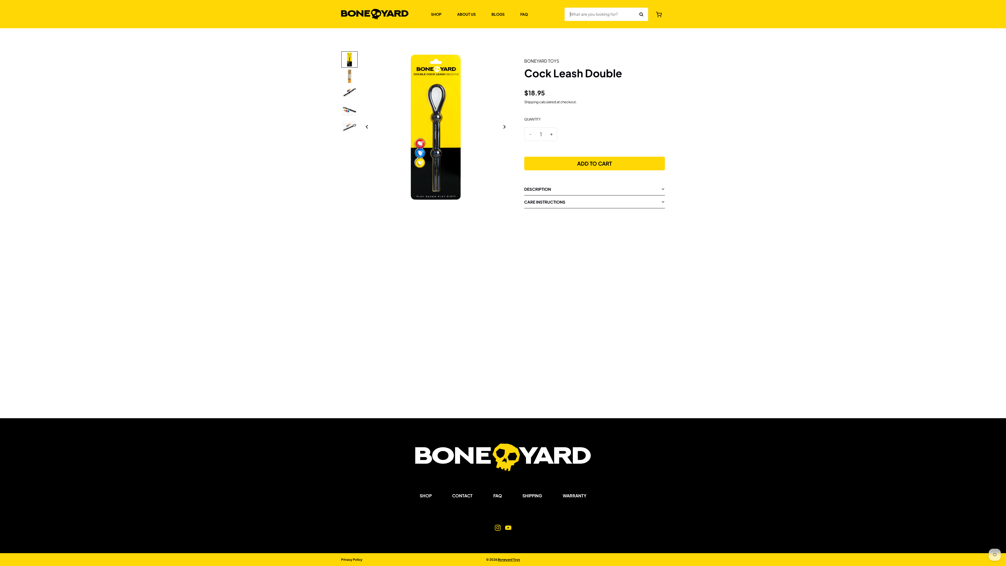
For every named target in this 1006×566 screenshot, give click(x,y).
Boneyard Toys (509, 560)
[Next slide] (506, 127)
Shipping (532, 495)
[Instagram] (497, 528)
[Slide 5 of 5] (349, 126)
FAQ (497, 495)
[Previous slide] (365, 127)
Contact (462, 495)
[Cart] (659, 14)
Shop (426, 495)
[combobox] (600, 14)
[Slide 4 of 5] (349, 109)
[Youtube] (508, 528)
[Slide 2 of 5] (349, 76)
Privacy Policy (351, 560)
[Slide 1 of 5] (349, 59)
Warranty (575, 495)
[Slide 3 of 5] (349, 93)
